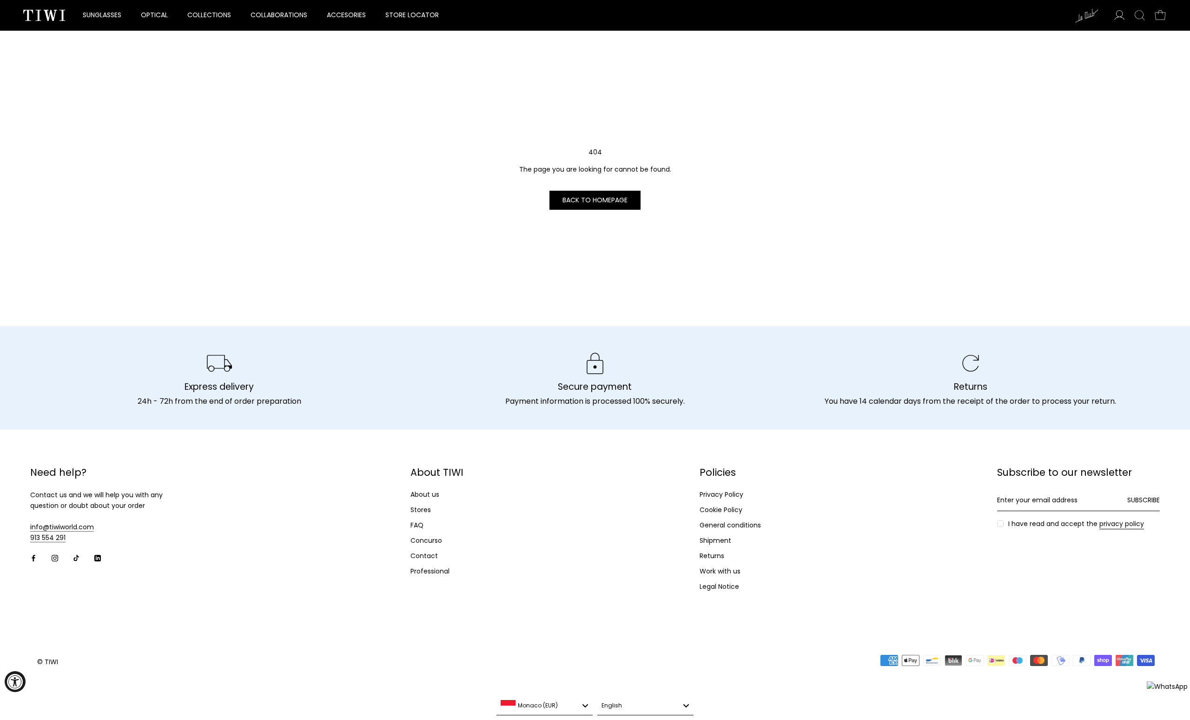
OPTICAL (154, 15)
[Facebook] (33, 558)
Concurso (426, 540)
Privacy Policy (721, 494)
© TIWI (47, 662)
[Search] (1139, 15)
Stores (420, 509)
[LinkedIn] (97, 558)
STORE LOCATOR (412, 15)
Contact (424, 555)
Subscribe (1143, 500)
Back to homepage (595, 200)
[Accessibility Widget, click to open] (15, 681)
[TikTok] (76, 558)
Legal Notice (719, 586)
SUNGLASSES (102, 15)
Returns (712, 555)
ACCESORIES (346, 15)
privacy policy (1121, 523)
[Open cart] (1160, 15)
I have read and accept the (1076, 523)
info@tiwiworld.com (62, 527)
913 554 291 (48, 537)
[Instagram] (55, 558)
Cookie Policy (721, 509)
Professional (430, 571)
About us (424, 494)
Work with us (720, 571)
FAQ (416, 525)
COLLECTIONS (209, 15)
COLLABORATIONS (279, 15)
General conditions (730, 525)
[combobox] (544, 706)
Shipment (715, 540)
